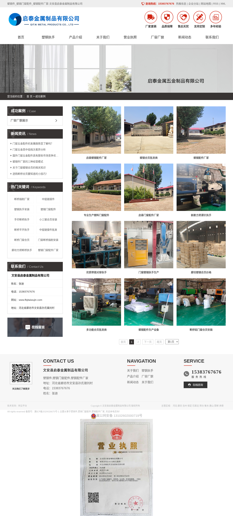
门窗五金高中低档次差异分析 (29, 149)
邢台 (202, 406)
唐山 (211, 406)
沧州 (185, 406)
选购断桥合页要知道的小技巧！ (30, 173)
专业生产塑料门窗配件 (96, 215)
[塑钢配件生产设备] (148, 302)
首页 (21, 37)
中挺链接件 (48, 199)
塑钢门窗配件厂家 (48, 250)
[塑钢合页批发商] (148, 130)
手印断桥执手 (21, 219)
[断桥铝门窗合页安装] (201, 302)
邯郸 (216, 406)
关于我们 (102, 37)
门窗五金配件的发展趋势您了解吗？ (33, 143)
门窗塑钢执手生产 (149, 272)
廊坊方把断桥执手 (22, 250)
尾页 (159, 341)
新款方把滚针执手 (201, 215)
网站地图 (206, 3)
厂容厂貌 (157, 37)
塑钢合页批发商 (149, 157)
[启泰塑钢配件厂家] (96, 130)
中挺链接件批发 (48, 229)
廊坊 (180, 406)
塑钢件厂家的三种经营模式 (28, 161)
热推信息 (181, 3)
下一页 (148, 341)
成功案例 (40, 96)
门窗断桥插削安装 (48, 239)
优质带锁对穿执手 (96, 272)
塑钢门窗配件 (48, 209)
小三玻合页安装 (48, 219)
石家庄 (195, 406)
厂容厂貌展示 (19, 120)
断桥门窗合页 (21, 239)
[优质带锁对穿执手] (96, 244)
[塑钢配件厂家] (201, 130)
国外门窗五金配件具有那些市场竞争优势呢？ (36, 155)
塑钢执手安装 (21, 209)
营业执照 (130, 37)
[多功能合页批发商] (96, 302)
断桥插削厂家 (21, 199)
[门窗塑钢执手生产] (148, 244)
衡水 (206, 406)
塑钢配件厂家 (201, 157)
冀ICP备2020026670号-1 (46, 411)
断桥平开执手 (21, 229)
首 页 (29, 96)
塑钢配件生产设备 (149, 329)
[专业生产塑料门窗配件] (96, 187)
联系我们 (212, 37)
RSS (215, 3)
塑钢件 (74, 411)
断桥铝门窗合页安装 (201, 329)
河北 (175, 406)
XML (223, 3)
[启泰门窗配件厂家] (148, 187)
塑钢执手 (48, 37)
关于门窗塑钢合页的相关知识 (29, 167)
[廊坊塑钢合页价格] (201, 244)
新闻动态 (184, 37)
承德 (221, 406)
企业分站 (193, 3)
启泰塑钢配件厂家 (96, 157)
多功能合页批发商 (96, 329)
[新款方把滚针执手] (201, 187)
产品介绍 (75, 37)
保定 (189, 406)
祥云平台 (22, 406)
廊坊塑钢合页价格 (201, 272)
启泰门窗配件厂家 (149, 215)
